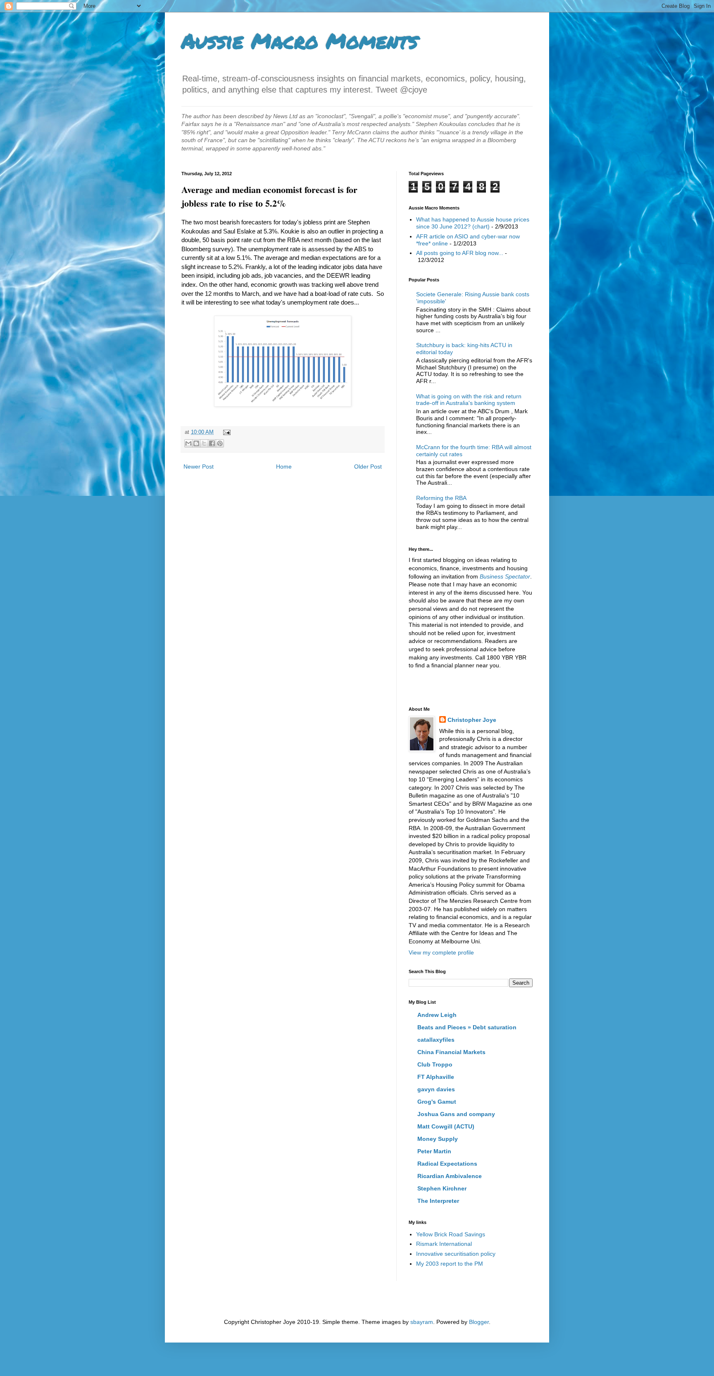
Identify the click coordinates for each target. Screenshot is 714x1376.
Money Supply (437, 1139)
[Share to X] (204, 443)
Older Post (368, 466)
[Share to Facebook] (212, 443)
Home (284, 466)
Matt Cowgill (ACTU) (445, 1126)
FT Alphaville (435, 1077)
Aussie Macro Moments (299, 40)
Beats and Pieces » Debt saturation (466, 1027)
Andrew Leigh (437, 1015)
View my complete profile (441, 952)
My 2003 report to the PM (449, 1263)
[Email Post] (226, 432)
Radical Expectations (447, 1163)
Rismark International (444, 1243)
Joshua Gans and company (456, 1114)
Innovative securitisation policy (455, 1253)
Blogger (479, 1322)
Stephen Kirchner (441, 1188)
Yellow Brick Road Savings (450, 1234)
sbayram (421, 1322)
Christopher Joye (471, 720)
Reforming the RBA (441, 498)
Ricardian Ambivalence (449, 1176)
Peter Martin (434, 1151)
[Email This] (188, 443)
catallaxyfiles (436, 1039)
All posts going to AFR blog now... (459, 253)
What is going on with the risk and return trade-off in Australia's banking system (468, 400)
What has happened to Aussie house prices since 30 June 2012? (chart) (472, 223)
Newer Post (198, 466)
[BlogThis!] (196, 443)
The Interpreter (438, 1200)
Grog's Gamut (436, 1101)
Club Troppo (434, 1064)
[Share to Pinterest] (220, 443)
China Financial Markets (451, 1052)
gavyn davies (436, 1089)
